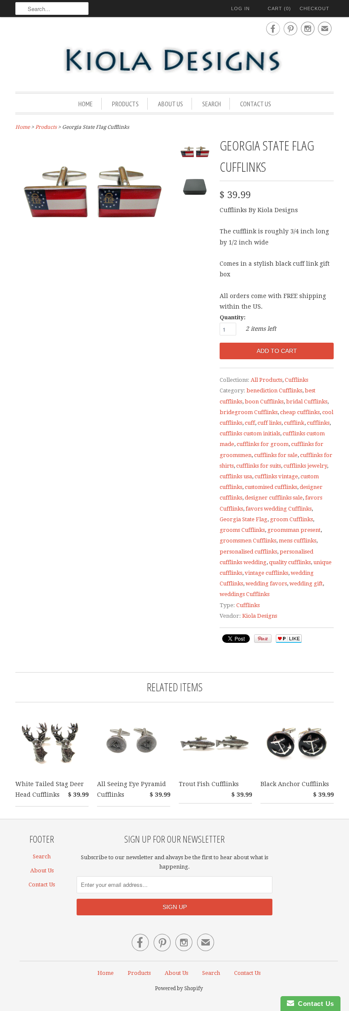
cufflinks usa (236, 476)
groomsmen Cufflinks (248, 540)
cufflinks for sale (276, 455)
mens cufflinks (297, 540)
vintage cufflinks (266, 573)
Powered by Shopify (179, 988)
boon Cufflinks (264, 401)
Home (85, 103)
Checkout (314, 8)
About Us (170, 103)
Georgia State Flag (243, 519)
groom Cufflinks (291, 519)
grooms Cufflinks (242, 530)
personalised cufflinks (248, 551)
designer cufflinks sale (274, 497)
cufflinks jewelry (305, 466)
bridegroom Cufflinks (248, 412)
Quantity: (233, 317)
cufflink (294, 423)
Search (211, 103)
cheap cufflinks (300, 412)
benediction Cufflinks (274, 390)
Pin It (263, 638)
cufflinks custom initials (250, 433)
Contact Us (255, 103)
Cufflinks (296, 380)
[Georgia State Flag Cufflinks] (195, 155)
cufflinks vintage (276, 476)
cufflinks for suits (258, 466)
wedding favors (266, 583)
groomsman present (293, 530)
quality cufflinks (290, 562)
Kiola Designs (259, 616)
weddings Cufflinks (244, 594)
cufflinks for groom (263, 444)
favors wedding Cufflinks (279, 509)
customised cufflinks (271, 487)
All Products (266, 380)
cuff (250, 423)
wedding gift (306, 583)
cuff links (269, 423)
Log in (240, 8)
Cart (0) (279, 8)
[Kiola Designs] (174, 61)
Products (125, 103)
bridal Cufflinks (306, 401)
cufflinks (318, 423)
